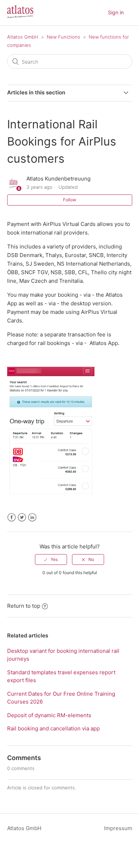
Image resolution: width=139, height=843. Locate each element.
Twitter (21, 517)
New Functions (63, 37)
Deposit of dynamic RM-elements (49, 715)
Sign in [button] (116, 12)
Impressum (118, 828)
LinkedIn (32, 517)
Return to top (23, 605)
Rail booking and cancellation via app (53, 728)
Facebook (11, 517)
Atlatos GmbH (22, 37)
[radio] (51, 559)
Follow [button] (69, 199)
